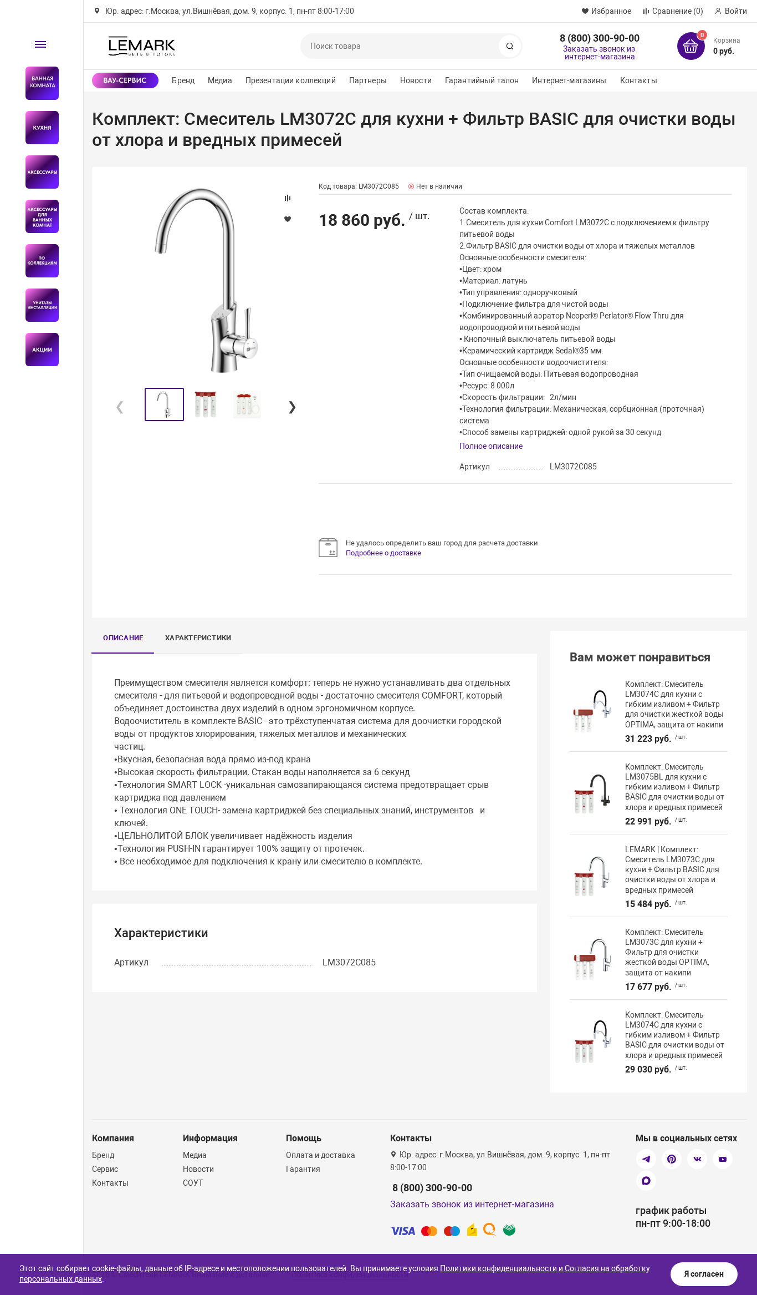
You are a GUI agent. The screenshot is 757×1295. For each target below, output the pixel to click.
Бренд (183, 80)
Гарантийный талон (482, 80)
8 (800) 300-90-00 (600, 38)
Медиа (220, 80)
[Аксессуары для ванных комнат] (37, 216)
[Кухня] (37, 127)
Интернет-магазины (569, 80)
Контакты (638, 80)
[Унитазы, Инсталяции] (37, 305)
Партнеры (368, 80)
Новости (416, 80)
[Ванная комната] (37, 83)
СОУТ (193, 1182)
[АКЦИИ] (37, 349)
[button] (291, 404)
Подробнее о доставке (383, 553)
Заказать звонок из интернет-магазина (599, 52)
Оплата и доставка (320, 1155)
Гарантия (303, 1169)
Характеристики (198, 638)
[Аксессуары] (37, 172)
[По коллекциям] (37, 260)
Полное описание (491, 446)
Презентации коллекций (290, 80)
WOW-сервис (125, 80)
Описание (123, 638)
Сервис (105, 1169)
